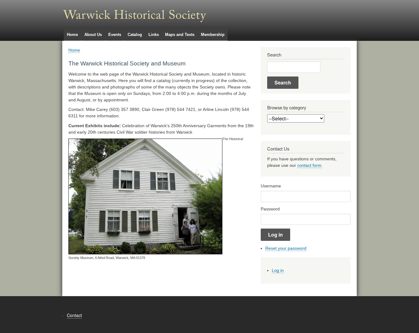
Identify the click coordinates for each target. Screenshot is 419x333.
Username (271, 185)
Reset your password (285, 248)
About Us (93, 34)
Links (153, 34)
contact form (309, 165)
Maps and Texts (179, 34)
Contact (74, 315)
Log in (278, 270)
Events (114, 34)
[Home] (134, 12)
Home (72, 34)
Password (270, 208)
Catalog (135, 34)
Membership (213, 34)
